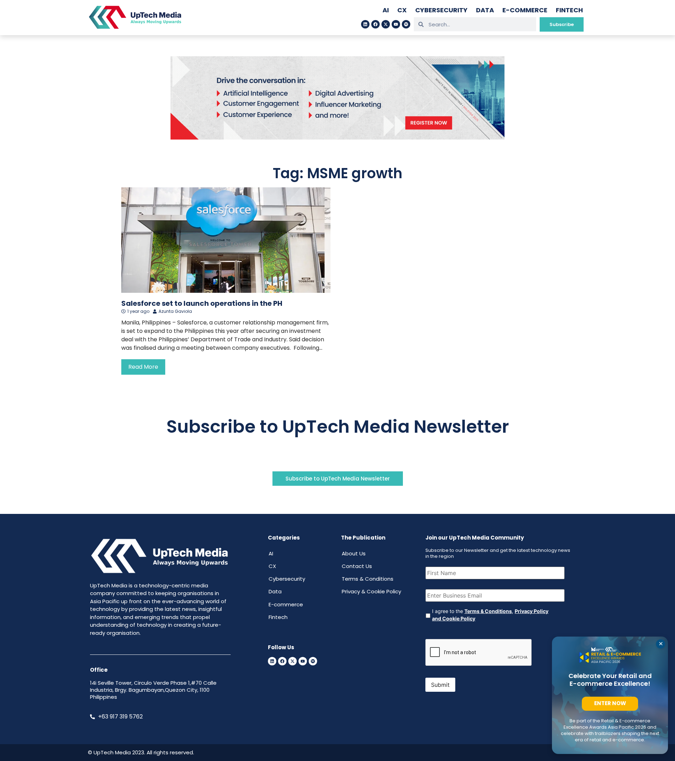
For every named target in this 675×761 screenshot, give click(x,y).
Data (485, 10)
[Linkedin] (365, 24)
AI (385, 10)
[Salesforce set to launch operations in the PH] (225, 240)
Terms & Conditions (367, 578)
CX (402, 10)
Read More (143, 367)
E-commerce (524, 10)
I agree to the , (490, 614)
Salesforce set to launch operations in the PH (201, 303)
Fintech (569, 10)
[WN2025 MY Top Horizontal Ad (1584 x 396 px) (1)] (337, 137)
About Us (354, 553)
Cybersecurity (441, 10)
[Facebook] (375, 24)
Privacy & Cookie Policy (371, 591)
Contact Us (357, 566)
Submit (440, 684)
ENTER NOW (610, 703)
